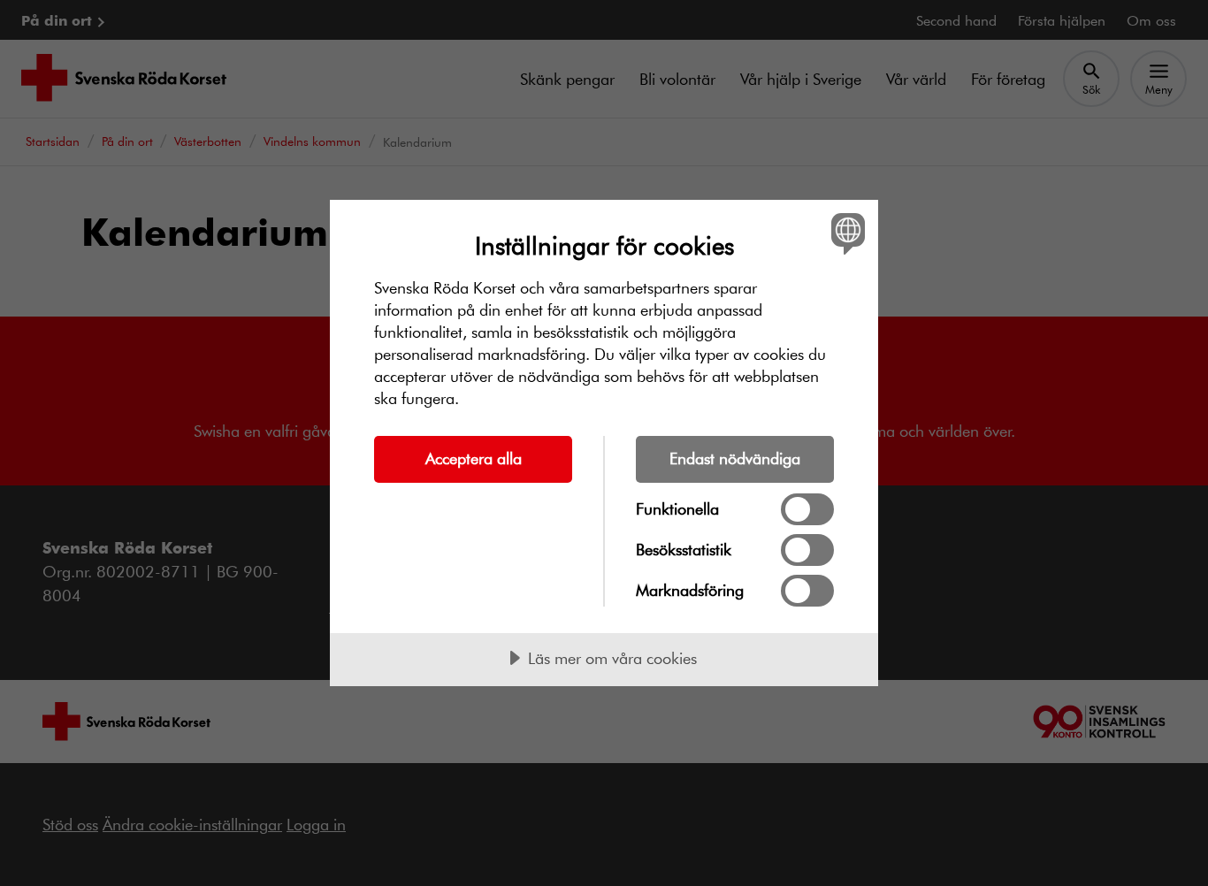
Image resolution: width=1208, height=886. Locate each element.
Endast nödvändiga (734, 458)
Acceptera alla (473, 458)
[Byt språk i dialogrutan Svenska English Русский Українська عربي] (845, 233)
